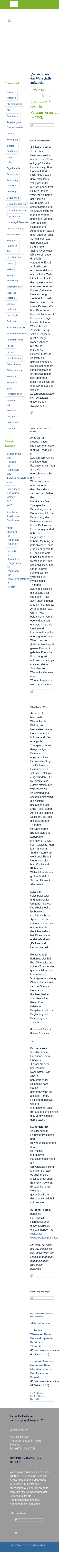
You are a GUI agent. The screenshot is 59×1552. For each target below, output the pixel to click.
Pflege (10, 345)
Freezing (11, 191)
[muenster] (29, 1519)
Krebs (10, 269)
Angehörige (13, 116)
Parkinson (12, 321)
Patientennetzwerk (16, 333)
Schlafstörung (14, 364)
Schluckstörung (15, 370)
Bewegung (12, 139)
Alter (9, 110)
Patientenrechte (15, 339)
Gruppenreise (14, 216)
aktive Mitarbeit (11, 95)
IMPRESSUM (15, 1545)
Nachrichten (35, 1399)
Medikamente (14, 286)
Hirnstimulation (14, 257)
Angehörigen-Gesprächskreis (15, 125)
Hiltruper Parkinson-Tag (12, 245)
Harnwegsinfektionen (18, 222)
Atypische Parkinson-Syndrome (13, 516)
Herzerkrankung (15, 228)
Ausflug (10, 133)
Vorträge (11, 428)
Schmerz (11, 376)
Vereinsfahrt (13, 422)
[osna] (29, 1532)
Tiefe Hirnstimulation (14, 391)
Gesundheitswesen (17, 210)
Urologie (11, 416)
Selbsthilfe (12, 382)
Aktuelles (41, 1396)
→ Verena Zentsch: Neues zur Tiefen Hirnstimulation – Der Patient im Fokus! (42, 1369)
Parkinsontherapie (16, 327)
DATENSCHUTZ (30, 1545)
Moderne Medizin (11, 295)
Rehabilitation (14, 358)
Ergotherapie (13, 168)
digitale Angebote (12, 148)
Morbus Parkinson (12, 306)
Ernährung (12, 174)
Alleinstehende (14, 104)
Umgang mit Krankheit (12, 405)
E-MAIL (41, 1545)
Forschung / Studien (12, 183)
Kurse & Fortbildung (13, 278)
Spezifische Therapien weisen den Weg (13, 497)
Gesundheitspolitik (16, 204)
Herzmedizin (13, 234)
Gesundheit (13, 197)
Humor (10, 263)
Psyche (10, 352)
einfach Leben (10, 159)
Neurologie (12, 315)
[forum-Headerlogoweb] (26, 20)
